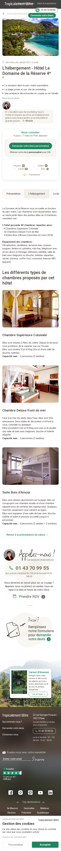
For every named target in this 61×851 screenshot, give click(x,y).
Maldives (44, 808)
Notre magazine (48, 9)
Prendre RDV (29, 597)
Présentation (13, 193)
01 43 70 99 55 (32, 568)
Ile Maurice (12, 808)
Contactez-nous (10, 734)
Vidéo (41, 165)
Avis (43, 169)
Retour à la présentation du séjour (26, 534)
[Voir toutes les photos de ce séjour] (30, 37)
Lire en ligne (37, 694)
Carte (21, 169)
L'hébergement (36, 193)
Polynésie (26, 812)
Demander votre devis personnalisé (30, 146)
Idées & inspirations (46, 3)
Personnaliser (15, 844)
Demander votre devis (13, 728)
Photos (17, 165)
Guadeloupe (43, 812)
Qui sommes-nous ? (12, 721)
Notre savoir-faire (29, 9)
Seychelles (29, 808)
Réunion (12, 812)
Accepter (45, 844)
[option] (30, 308)
